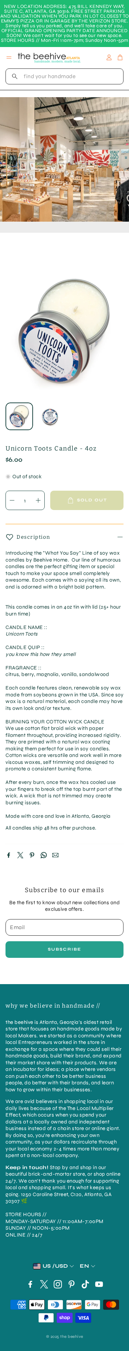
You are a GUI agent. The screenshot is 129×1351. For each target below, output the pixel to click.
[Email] (55, 855)
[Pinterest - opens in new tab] (71, 1284)
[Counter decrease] (12, 500)
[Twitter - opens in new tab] (44, 1284)
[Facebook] (9, 855)
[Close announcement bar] (122, 5)
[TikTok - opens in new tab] (85, 1284)
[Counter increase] (38, 500)
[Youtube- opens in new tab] (99, 1284)
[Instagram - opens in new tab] (58, 1284)
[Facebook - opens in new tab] (30, 1284)
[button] (64, 76)
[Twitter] (20, 855)
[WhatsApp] (44, 855)
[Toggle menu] (9, 57)
